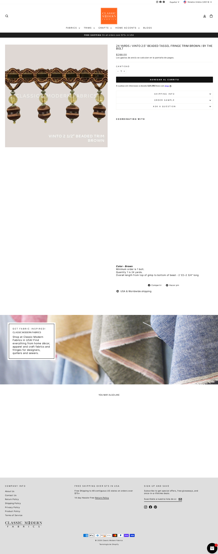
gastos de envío (128, 57)
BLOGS (147, 28)
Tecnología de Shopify (109, 544)
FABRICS (72, 28)
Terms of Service (13, 515)
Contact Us (11, 495)
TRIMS (88, 28)
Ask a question (164, 106)
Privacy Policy (12, 507)
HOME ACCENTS (126, 28)
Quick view (30, 449)
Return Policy (12, 499)
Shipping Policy (13, 503)
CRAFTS (104, 28)
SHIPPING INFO (164, 94)
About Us (9, 491)
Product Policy (12, 511)
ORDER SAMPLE (164, 100)
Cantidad (123, 66)
